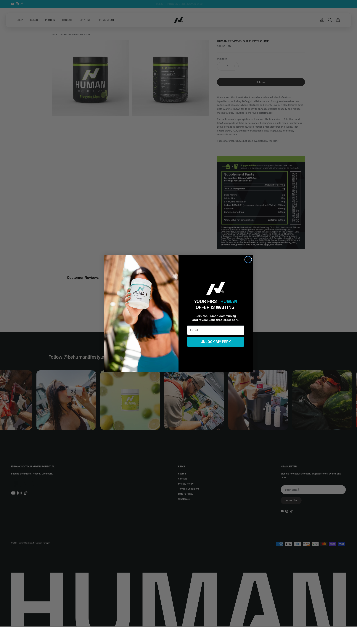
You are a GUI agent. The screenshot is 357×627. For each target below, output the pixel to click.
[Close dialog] (248, 259)
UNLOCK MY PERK (216, 341)
